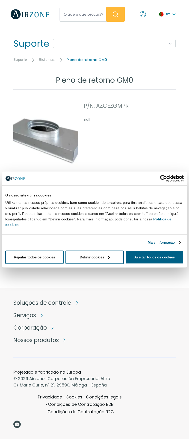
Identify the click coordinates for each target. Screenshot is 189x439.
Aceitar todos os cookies (154, 257)
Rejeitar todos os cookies (34, 257)
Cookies (74, 397)
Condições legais (104, 397)
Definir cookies (92, 257)
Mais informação (161, 242)
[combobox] (114, 42)
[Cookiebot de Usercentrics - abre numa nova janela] (163, 178)
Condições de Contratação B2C (80, 412)
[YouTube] (17, 424)
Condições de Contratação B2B (81, 404)
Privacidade (50, 397)
